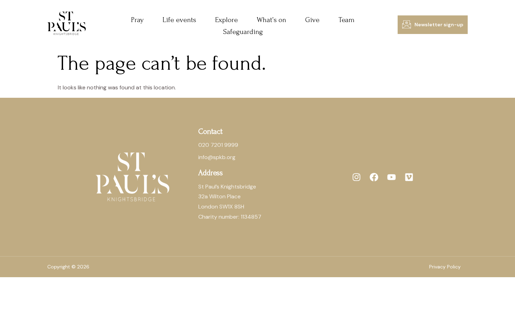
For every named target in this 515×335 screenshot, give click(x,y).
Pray (137, 20)
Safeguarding (243, 32)
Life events (179, 20)
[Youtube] (391, 177)
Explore (226, 20)
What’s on (271, 20)
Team (346, 20)
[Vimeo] (409, 177)
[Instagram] (356, 177)
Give (312, 20)
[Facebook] (374, 177)
